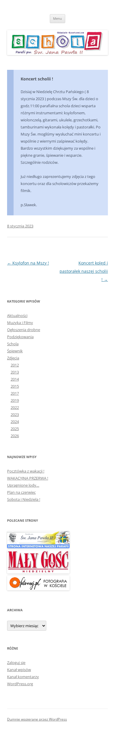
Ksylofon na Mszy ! (28, 263)
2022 (15, 407)
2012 (15, 365)
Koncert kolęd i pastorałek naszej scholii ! (84, 271)
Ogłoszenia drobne (23, 329)
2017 (15, 393)
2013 (15, 372)
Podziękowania (20, 336)
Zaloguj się (16, 662)
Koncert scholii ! (37, 79)
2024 (15, 421)
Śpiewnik (15, 351)
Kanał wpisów (19, 669)
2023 (15, 414)
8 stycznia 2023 (20, 226)
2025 (15, 428)
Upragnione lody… (23, 485)
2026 (15, 435)
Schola (13, 343)
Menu (57, 18)
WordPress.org (20, 683)
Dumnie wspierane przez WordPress (37, 719)
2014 (15, 379)
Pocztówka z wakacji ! (25, 471)
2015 (15, 386)
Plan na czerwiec (21, 492)
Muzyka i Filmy (20, 322)
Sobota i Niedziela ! (23, 499)
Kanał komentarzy (23, 676)
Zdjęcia (13, 358)
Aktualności (17, 315)
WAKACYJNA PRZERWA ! (27, 478)
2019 (15, 400)
